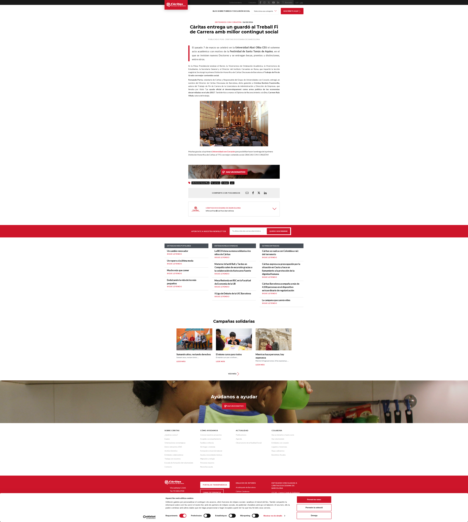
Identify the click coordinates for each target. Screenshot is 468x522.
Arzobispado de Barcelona (246, 487)
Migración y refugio (207, 459)
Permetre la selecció (314, 508)
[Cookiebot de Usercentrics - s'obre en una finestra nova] (149, 517)
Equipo (167, 439)
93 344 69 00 (178, 491)
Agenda (239, 439)
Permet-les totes (314, 499)
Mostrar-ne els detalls (272, 516)
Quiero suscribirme (278, 231)
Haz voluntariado (278, 439)
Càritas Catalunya (242, 491)
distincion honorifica (200, 183)
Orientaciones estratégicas (175, 443)
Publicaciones (241, 435)
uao (232, 183)
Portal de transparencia (215, 485)
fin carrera (215, 183)
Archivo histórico (171, 451)
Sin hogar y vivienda (207, 447)
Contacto (168, 467)
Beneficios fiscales (279, 455)
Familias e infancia (207, 443)
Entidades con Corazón (228, 22)
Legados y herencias (279, 447)
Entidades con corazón (280, 443)
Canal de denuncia (212, 492)
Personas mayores (207, 463)
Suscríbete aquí (291, 11)
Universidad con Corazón (223, 151)
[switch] (207, 516)
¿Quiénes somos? (171, 435)
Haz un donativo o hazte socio (283, 435)
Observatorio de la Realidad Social (249, 443)
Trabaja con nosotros (173, 459)
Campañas (252, 3)
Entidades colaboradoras (174, 455)
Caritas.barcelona (235, 3)
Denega (314, 515)
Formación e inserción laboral (211, 451)
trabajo (225, 183)
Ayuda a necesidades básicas (211, 455)
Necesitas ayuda (206, 467)
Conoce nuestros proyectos (211, 435)
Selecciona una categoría (263, 11)
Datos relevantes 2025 (173, 447)
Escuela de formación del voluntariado (179, 463)
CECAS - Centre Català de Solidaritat (286, 493)
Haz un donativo (235, 406)
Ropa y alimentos (278, 451)
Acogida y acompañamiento (210, 439)
